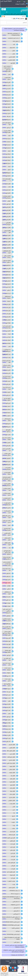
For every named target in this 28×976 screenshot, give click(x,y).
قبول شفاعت (7, 647)
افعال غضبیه (12, 782)
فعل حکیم (12, 847)
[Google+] (13, 968)
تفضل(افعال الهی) (7, 464)
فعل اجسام (12, 832)
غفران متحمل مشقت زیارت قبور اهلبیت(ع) (6, 633)
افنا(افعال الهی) (8, 248)
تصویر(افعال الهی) (6, 427)
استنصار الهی (7, 148)
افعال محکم (12, 794)
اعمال (15, 54)
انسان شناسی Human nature (14, 922)
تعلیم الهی (8, 446)
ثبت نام (18, 1)
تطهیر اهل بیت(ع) (9, 430)
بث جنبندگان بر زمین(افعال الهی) (6, 350)
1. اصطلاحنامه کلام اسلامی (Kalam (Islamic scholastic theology (14, 29)
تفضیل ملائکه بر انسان (6, 494)
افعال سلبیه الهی (8, 242)
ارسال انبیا (8, 138)
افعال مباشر (13, 788)
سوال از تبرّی (7, 603)
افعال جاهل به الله (11, 751)
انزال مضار (8, 310)
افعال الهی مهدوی (8, 220)
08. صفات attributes (16, 891)
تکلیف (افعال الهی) (9, 543)
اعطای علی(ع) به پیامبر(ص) (6, 197)
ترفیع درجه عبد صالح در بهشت (7, 399)
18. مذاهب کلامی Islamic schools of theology (12, 918)
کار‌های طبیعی (12, 887)
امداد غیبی (8, 287)
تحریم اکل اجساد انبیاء (6, 388)
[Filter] (4, 16)
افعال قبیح (13, 785)
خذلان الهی (8, 580)
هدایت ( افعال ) (12, 881)
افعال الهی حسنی (8, 207)
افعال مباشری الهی (6, 245)
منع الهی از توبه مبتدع (7, 685)
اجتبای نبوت (7, 98)
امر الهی (10, 290)
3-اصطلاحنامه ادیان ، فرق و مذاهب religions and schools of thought (13, 951)
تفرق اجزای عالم (8, 461)
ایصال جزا (9, 340)
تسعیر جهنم (7, 406)
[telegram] (11, 968)
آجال (10, 74)
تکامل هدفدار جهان (7, 539)
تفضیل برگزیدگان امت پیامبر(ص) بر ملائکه (6, 479)
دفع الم (8, 586)
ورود (24, 1)
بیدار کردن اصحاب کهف (6, 361)
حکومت (14, 822)
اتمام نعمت (7, 95)
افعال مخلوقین (12, 800)
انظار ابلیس (7, 317)
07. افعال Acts (17, 41)
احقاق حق (8, 107)
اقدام (14, 807)
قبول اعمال (8, 641)
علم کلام (17, 931)
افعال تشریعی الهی (8, 231)
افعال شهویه (12, 766)
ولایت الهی (9, 738)
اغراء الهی (8, 204)
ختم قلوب (8, 576)
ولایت (14, 884)
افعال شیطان (13, 769)
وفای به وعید (7, 735)
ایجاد (10, 334)
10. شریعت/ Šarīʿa (16, 894)
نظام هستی (9, 707)
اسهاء (10, 166)
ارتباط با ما (13, 961)
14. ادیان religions (16, 905)
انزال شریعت (7, 304)
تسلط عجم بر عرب (6, 409)
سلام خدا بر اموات (6, 597)
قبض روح (9, 638)
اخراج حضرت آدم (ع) (6, 123)
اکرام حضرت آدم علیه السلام (6, 327)
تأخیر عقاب (9, 373)
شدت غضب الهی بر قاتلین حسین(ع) (6, 611)
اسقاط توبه (8, 154)
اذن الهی (10, 127)
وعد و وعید (9, 729)
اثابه (15, 44)
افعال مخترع (12, 797)
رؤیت (15, 825)
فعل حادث (12, 844)
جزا (11, 548)
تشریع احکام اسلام (9, 419)
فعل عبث (13, 859)
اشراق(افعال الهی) (6, 173)
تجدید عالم (9, 381)
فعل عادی (13, 853)
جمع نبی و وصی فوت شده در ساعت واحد (6, 563)
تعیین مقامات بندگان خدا (7, 454)
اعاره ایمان (8, 190)
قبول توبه (9, 644)
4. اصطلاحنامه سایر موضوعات (17, 955)
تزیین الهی (8, 403)
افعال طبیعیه (12, 772)
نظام (10, 701)
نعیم (10, 713)
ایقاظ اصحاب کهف (6, 343)
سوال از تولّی (7, 606)
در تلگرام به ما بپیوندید (20, 4)
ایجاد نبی (8, 337)
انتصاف (10, 301)
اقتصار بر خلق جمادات (7, 256)
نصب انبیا (8, 695)
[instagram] (15, 970)
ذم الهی (10, 589)
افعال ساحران (12, 760)
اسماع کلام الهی (7, 163)
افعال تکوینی (13, 748)
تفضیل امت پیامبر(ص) (7, 468)
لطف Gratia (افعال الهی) (9, 651)
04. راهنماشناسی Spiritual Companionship (15, 34)
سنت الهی (9, 600)
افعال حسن (13, 754)
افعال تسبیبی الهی (6, 227)
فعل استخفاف (12, 835)
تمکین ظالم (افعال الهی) (6, 516)
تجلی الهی (8, 384)
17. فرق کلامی (17, 914)
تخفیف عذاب (9, 392)
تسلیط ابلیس (7, 412)
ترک (15, 813)
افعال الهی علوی (8, 213)
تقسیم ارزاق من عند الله (6, 499)
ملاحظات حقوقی (12, 963)
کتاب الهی (9, 741)
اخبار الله (8, 116)
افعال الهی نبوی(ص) (9, 223)
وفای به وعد (7, 732)
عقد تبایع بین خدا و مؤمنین (6, 627)
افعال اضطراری (12, 60)
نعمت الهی (9, 710)
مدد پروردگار (7, 676)
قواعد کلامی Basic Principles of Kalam (13, 938)
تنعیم (10, 525)
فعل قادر (13, 866)
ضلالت (14, 828)
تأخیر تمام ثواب (6, 370)
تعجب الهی (7, 435)
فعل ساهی (12, 850)
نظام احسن (7, 704)
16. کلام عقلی (16, 911)
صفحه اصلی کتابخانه (22, 961)
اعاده (10, 187)
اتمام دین (8, 88)
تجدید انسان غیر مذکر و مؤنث (6, 377)
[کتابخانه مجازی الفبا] (24, 10)
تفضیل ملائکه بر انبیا (8, 489)
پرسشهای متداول (23, 964)
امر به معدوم (7, 293)
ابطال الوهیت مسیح (7, 78)
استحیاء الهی (7, 145)
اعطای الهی (9, 193)
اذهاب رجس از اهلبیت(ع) (7, 131)
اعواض (10, 201)
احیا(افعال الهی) (8, 110)
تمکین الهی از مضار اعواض (7, 504)
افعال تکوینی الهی (6, 235)
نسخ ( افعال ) (8, 689)
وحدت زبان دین (6, 726)
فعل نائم (13, 878)
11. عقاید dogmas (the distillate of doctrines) (12, 897)
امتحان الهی (9, 281)
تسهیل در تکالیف (6, 416)
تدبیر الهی (9, 395)
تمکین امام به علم (6, 508)
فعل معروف (12, 875)
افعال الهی (14, 63)
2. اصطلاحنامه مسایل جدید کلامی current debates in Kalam (14, 946)
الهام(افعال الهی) (8, 271)
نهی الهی (10, 717)
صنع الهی (8, 616)
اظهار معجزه (9, 184)
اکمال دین (8, 331)
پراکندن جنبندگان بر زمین (6, 366)
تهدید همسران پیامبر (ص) (7, 529)
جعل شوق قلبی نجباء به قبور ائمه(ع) (7, 552)
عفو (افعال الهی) (8, 624)
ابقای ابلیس (7, 82)
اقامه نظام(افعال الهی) (6, 252)
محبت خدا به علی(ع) (7, 669)
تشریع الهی (7, 424)
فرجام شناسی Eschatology (14, 934)
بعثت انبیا (9, 357)
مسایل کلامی (18, 942)
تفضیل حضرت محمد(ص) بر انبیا (7, 484)
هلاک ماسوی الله (6, 723)
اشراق (9, 170)
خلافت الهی (7, 583)
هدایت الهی (9, 720)
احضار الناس (7, 104)
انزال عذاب (8, 307)
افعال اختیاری (13, 57)
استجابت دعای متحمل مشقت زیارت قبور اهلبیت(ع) (7, 68)
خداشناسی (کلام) (17, 928)
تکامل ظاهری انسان (7, 534)
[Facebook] (17, 968)
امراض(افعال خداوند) (9, 297)
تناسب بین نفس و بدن (6, 521)
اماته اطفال (8, 275)
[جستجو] (5, 9)
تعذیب (14, 819)
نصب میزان (7, 698)
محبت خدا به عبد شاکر (6, 664)
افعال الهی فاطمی (8, 216)
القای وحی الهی (7, 268)
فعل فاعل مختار (11, 863)
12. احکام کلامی (17, 902)
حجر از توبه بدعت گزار (6, 569)
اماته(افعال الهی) (8, 278)
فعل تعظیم (12, 841)
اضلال (14, 51)
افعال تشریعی (13, 744)
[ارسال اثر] (2, 9)
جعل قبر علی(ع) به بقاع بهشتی (6, 558)
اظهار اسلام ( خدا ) (6, 180)
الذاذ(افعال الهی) (6, 265)
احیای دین (9, 113)
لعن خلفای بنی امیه (7, 659)
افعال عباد (14, 776)
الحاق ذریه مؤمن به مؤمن (6, 261)
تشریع (14, 816)
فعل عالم (13, 856)
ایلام (10, 346)
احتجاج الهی (7, 101)
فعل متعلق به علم (11, 872)
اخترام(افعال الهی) (7, 120)
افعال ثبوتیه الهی (6, 238)
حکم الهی (9, 573)
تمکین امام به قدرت (7, 512)
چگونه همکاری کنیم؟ (22, 963)
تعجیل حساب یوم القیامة (6, 438)
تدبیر (15, 810)
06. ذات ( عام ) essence (15, 38)
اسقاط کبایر (8, 160)
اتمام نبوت (8, 92)
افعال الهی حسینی (7, 210)
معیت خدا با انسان (9, 680)
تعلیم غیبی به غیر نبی (6, 449)
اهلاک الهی (8, 323)
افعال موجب (12, 804)
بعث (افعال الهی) (8, 354)
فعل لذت (13, 869)
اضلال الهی (8, 176)
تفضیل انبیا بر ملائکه (8, 473)
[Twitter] (15, 968)
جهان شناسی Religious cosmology (12, 925)
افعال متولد (13, 791)
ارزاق (10, 135)
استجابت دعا (9, 142)
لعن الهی (8, 655)
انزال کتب (9, 314)
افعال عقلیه (12, 779)
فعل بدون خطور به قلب (9, 838)
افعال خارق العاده (12, 757)
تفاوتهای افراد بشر (6, 458)
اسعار (10, 151)
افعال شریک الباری (11, 763)
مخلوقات (9, 673)
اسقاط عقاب (9, 157)
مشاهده (4, 35)
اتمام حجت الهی (6, 85)
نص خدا (10, 692)
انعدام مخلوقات (8, 320)
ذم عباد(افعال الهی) (8, 593)
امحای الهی (8, 284)
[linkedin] (13, 970)
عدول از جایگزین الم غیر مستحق (6, 620)
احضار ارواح (12, 47)
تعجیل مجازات (8, 442)
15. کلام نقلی (18, 908)
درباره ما (7, 961)
